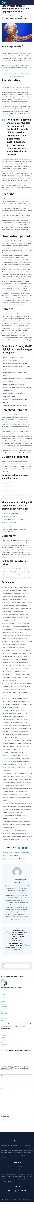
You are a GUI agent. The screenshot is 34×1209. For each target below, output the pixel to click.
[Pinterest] (15, 1191)
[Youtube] (22, 1191)
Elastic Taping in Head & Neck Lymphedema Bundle (15, 1050)
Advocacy (5, 16)
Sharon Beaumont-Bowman (12, 18)
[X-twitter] (19, 1191)
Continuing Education (15, 16)
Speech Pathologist (13, 855)
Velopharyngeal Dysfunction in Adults (12, 988)
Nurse (4, 855)
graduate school (26, 852)
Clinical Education (7, 852)
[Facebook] (9, 1191)
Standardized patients (8, 859)
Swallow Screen (21, 859)
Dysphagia (17, 852)
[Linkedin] (12, 1191)
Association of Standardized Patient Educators (16, 569)
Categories (5, 1116)
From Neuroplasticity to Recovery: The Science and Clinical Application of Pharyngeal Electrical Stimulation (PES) (16, 1026)
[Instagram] (25, 1191)
